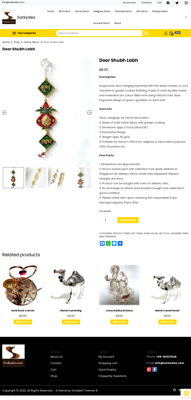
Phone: (151, 357)
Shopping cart (107, 363)
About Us (56, 357)
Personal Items (123, 11)
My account (129, 2)
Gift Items (141, 11)
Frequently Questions (112, 376)
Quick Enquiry (107, 369)
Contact (55, 363)
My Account (106, 357)
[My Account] (165, 33)
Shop (53, 376)
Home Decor (82, 11)
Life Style (164, 233)
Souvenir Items (101, 23)
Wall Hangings (107, 236)
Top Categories (26, 33)
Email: (150, 363)
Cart (159, 2)
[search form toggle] (186, 17)
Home (50, 11)
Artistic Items (121, 233)
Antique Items (160, 11)
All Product (64, 11)
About (117, 23)
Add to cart (128, 220)
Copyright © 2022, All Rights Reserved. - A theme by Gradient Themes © (50, 390)
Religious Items (102, 11)
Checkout (146, 2)
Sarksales (26, 17)
